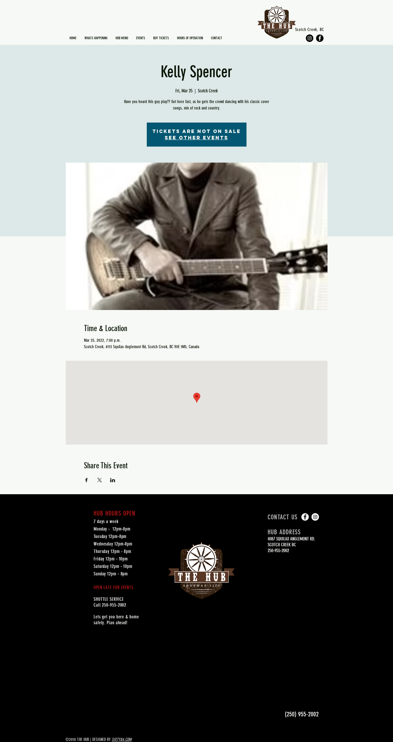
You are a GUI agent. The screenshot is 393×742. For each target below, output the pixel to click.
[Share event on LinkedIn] (112, 480)
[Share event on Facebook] (86, 480)
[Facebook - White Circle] (305, 517)
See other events (196, 138)
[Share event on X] (99, 480)
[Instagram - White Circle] (315, 517)
